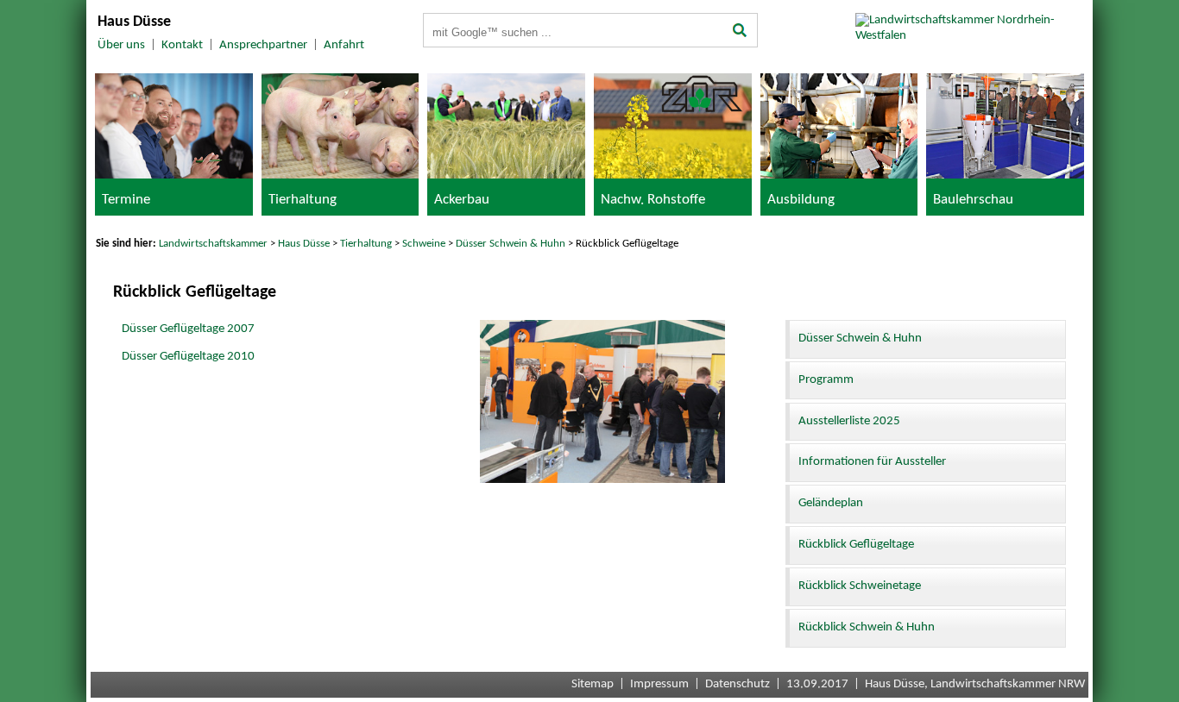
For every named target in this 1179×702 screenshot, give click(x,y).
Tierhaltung (366, 243)
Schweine (423, 243)
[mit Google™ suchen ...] (740, 32)
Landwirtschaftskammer (213, 243)
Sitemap (592, 684)
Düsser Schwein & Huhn (510, 243)
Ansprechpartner (263, 45)
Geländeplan (830, 503)
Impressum (659, 684)
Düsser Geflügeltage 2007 (188, 329)
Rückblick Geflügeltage (856, 544)
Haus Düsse (304, 243)
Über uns (121, 45)
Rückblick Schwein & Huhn (866, 627)
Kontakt (182, 45)
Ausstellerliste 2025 (849, 421)
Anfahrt (344, 45)
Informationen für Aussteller (872, 461)
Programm (826, 379)
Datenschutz (737, 684)
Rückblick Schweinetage (859, 586)
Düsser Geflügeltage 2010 (188, 356)
